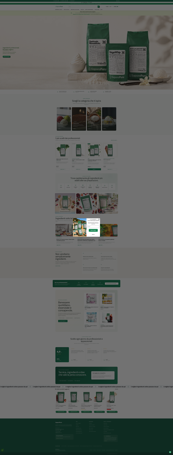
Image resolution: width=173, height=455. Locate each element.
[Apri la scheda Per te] (170, 452)
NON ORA (93, 234)
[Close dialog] (99, 219)
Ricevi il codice (93, 230)
